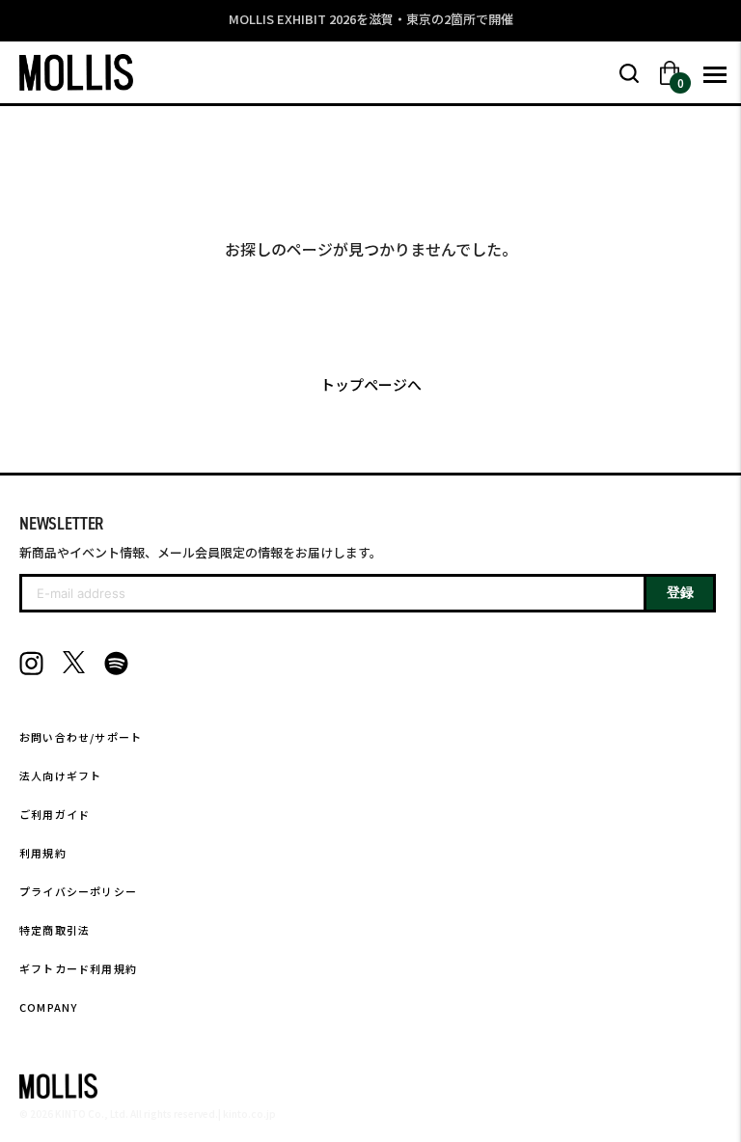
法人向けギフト (60, 775)
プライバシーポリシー (78, 891)
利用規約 (43, 852)
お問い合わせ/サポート (80, 737)
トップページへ (371, 384)
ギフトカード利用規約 (78, 968)
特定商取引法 (54, 930)
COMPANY (48, 1007)
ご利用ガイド (54, 814)
